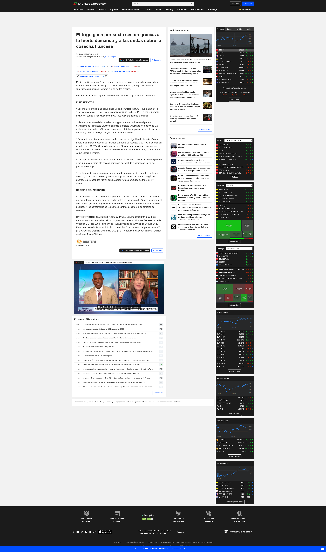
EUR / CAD (221, 352)
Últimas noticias (204, 129)
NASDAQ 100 (223, 70)
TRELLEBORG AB (225, 265)
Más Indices (234, 99)
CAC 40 (221, 56)
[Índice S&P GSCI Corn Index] (138, 71)
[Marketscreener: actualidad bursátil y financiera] (89, 4)
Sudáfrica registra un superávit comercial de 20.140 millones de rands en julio (110, 338)
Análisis (102, 10)
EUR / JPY (220, 366)
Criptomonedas (222, 421)
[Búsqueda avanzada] (191, 4)
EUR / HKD (221, 361)
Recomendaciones (131, 10)
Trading (169, 10)
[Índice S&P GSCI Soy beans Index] (107, 71)
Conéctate (235, 4)
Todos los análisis (204, 235)
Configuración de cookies (135, 542)
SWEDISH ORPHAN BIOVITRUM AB (231, 269)
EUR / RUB (221, 340)
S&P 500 (222, 65)
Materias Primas (234, 414)
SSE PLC (222, 262)
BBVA (221, 151)
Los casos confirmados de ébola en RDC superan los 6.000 (103, 329)
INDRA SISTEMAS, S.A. (227, 209)
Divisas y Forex (234, 371)
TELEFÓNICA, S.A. (225, 148)
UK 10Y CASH (224, 497)
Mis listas (235, 177)
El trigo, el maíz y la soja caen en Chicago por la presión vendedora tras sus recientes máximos (115, 360)
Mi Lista (219, 140)
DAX (220, 59)
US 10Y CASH (224, 485)
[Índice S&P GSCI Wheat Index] (138, 67)
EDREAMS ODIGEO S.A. (227, 160)
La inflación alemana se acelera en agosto (97, 356)
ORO (218, 397)
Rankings (212, 10)
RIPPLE (221, 452)
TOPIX (221, 76)
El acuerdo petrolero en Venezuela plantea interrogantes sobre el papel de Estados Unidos (114, 333)
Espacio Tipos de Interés (234, 502)
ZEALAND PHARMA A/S (227, 275)
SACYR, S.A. (223, 206)
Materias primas (223, 378)
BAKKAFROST (224, 281)
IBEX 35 (222, 50)
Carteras (148, 10)
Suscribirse (247, 4)
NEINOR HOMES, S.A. (226, 164)
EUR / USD (221, 331)
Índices (221, 29)
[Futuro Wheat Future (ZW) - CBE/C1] (107, 67)
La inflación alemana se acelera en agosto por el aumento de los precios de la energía (112, 324)
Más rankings (234, 241)
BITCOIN (222, 440)
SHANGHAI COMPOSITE (227, 73)
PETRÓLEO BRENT (224, 403)
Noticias (90, 10)
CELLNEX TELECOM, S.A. (228, 195)
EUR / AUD (221, 355)
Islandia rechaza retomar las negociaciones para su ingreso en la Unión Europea (111, 373)
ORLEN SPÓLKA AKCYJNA (228, 253)
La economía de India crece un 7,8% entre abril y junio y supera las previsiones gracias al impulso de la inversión (119, 351)
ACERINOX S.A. (224, 201)
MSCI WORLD (224, 82)
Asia (248, 29)
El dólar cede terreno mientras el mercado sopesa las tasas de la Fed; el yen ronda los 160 (114, 382)
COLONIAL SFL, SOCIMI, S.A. (229, 215)
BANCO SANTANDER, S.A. (228, 154)
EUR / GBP (221, 334)
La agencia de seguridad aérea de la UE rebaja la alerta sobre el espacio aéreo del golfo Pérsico (116, 378)
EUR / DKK (221, 349)
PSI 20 (221, 53)
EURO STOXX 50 (225, 62)
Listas (159, 10)
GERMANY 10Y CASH (227, 488)
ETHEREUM (223, 443)
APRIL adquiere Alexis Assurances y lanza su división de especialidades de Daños (111, 365)
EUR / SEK (220, 343)
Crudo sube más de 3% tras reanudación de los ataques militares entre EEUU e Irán (112, 342)
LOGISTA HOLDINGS (226, 198)
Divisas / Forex (222, 312)
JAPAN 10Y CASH (225, 491)
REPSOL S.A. (223, 145)
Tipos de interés (222, 463)
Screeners (182, 10)
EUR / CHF (221, 337)
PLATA (219, 406)
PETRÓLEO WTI (222, 400)
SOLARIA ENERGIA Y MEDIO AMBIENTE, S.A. (231, 167)
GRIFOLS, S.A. (224, 170)
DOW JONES (223, 68)
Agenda (114, 10)
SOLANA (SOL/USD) (226, 446)
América (239, 29)
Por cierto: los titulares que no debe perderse (98, 347)
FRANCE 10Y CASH (226, 494)
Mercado (78, 10)
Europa (229, 29)
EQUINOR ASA (224, 259)
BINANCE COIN (224, 448)
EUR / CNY (221, 358)
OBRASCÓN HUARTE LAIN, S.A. (230, 173)
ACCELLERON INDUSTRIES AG (230, 278)
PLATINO (220, 409)
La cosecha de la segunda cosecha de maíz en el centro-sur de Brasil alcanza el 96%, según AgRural (118, 369)
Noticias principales (180, 30)
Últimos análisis (178, 138)
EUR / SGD (221, 364)
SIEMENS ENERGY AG (227, 272)
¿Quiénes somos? (153, 542)
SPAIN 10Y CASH (225, 482)
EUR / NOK (221, 346)
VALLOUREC (223, 256)
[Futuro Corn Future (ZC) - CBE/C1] (106, 76)
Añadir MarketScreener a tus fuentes (135, 60)
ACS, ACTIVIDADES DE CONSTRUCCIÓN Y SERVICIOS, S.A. (231, 157)
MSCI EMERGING (225, 79)
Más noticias (158, 393)
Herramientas (197, 10)
